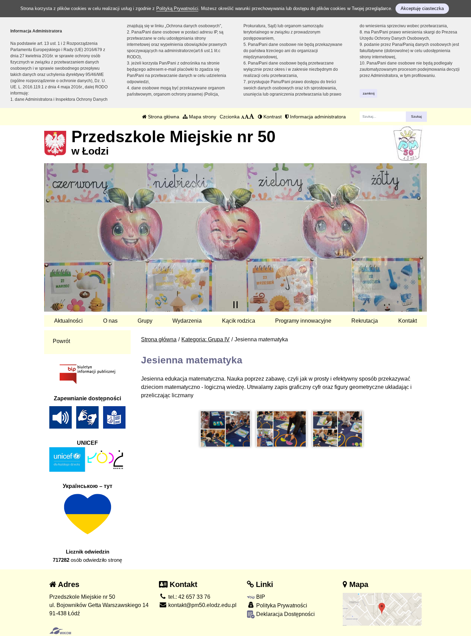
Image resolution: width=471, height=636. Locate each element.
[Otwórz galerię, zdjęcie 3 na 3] (337, 429)
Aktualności (68, 321)
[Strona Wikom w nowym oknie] (60, 630)
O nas (110, 321)
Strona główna (163, 116)
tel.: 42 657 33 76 (188, 597)
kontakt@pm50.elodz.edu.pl (202, 605)
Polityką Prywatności (177, 8)
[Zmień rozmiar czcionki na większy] (246, 116)
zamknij (368, 93)
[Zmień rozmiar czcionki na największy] (251, 116)
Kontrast (272, 116)
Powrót (61, 341)
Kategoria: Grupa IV (205, 339)
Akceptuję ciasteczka (422, 8)
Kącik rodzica (238, 321)
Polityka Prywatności (281, 605)
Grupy (145, 321)
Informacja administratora (317, 116)
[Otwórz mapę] (382, 609)
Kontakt (407, 321)
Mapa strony (202, 116)
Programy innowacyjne (303, 321)
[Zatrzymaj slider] (235, 304)
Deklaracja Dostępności (285, 614)
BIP (260, 597)
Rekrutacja (364, 321)
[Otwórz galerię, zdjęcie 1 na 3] (225, 429)
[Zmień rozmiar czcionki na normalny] (242, 116)
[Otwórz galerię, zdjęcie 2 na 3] (281, 429)
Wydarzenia (187, 321)
